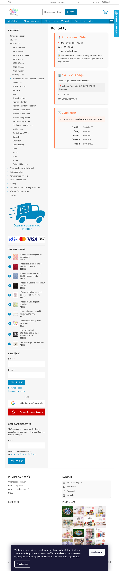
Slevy (10, 493)
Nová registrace (15, 388)
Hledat (70, 12)
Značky (13, 195)
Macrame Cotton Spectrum (24, 105)
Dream (15, 160)
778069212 (71, 486)
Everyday (17, 140)
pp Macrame (18, 129)
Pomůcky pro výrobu (19, 176)
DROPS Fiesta (19, 67)
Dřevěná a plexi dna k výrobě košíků (28, 78)
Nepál (15, 152)
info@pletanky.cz (69, 51)
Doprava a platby (15, 485)
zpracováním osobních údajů (23, 454)
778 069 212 (67, 47)
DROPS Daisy (18, 70)
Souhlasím (96, 552)
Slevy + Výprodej (17, 74)
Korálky (13, 183)
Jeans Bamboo (19, 98)
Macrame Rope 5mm (21, 121)
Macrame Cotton (20, 102)
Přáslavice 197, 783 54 (72, 43)
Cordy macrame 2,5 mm (23, 125)
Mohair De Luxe (19, 86)
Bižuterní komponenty (19, 191)
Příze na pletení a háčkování (22, 168)
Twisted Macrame (20, 164)
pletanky (70, 495)
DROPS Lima (18, 59)
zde (77, 556)
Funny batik (17, 82)
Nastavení (22, 564)
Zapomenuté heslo (16, 391)
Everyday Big (18, 144)
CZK (95, 2)
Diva (14, 94)
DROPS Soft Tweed (21, 55)
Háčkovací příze (17, 172)
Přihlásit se (17, 382)
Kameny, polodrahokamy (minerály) (25, 187)
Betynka (16, 90)
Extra (15, 156)
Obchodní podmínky (56, 2)
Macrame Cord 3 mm (21, 109)
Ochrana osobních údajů (18, 489)
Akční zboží (15, 43)
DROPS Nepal (18, 63)
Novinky (13, 39)
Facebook (71, 491)
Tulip (15, 148)
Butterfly (16, 137)
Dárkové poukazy (17, 36)
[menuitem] (13, 21)
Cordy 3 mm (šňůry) (21, 133)
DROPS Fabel (18, 51)
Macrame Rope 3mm (21, 117)
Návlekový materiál (18, 179)
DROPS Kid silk (19, 47)
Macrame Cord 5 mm (21, 113)
